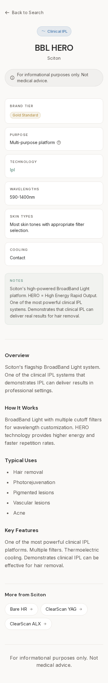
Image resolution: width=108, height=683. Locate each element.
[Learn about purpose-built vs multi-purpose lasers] (59, 142)
